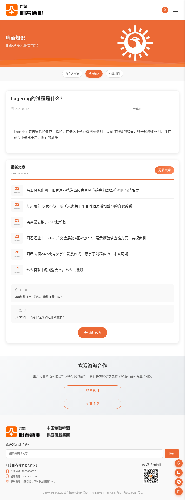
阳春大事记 (72, 73)
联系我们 (92, 390)
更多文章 (164, 170)
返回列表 (95, 332)
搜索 (171, 453)
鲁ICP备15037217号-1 (129, 492)
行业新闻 (114, 73)
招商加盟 (92, 403)
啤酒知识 (94, 73)
